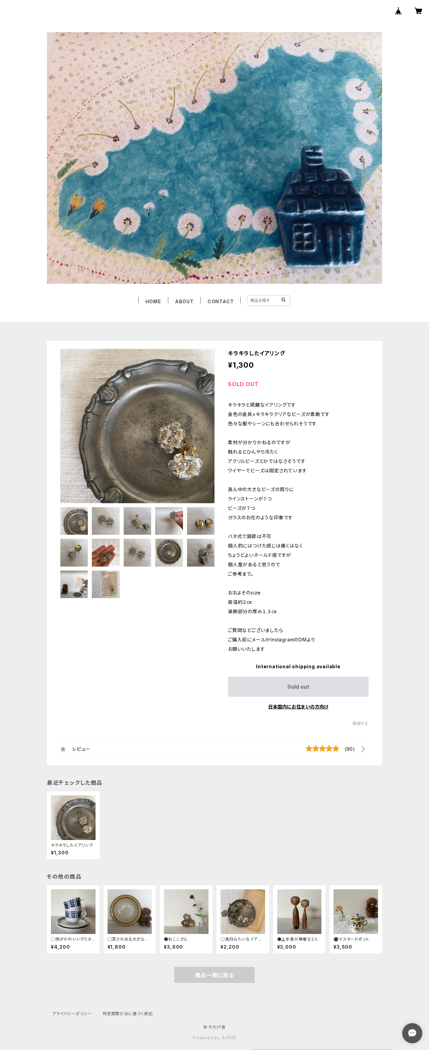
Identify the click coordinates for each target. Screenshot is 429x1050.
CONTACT (220, 301)
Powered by (207, 1037)
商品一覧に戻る (214, 975)
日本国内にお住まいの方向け (298, 707)
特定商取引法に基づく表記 (128, 1013)
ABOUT (184, 301)
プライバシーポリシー (72, 1013)
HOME (153, 301)
